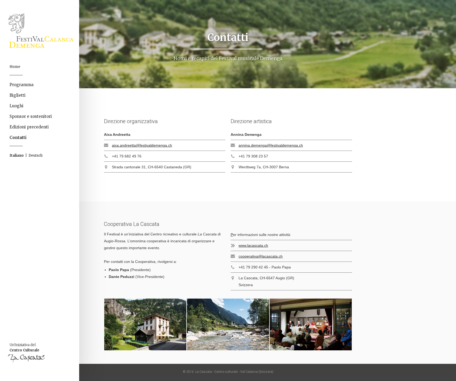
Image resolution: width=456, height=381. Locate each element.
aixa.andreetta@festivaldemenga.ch (142, 145)
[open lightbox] (145, 324)
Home (15, 66)
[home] (43, 30)
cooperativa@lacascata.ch (261, 256)
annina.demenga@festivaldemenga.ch (271, 145)
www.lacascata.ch (253, 245)
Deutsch (35, 155)
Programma (22, 84)
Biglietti (18, 95)
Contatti (18, 137)
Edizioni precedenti (29, 126)
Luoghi (16, 105)
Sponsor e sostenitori (31, 116)
